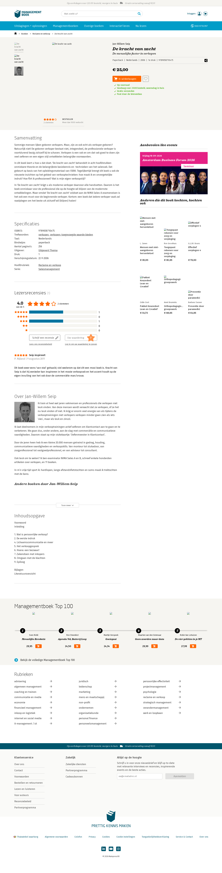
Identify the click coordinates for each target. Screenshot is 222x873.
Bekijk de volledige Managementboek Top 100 (47, 660)
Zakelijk (70, 757)
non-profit (84, 702)
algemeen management (28, 686)
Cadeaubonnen (74, 776)
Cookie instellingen (125, 837)
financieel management (27, 707)
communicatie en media (27, 697)
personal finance (88, 718)
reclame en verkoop (154, 697)
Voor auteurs (21, 795)
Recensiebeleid (22, 801)
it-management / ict (25, 723)
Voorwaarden (21, 776)
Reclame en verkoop (41, 34)
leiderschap (85, 686)
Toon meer (66, 505)
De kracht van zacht (63, 34)
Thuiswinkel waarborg (27, 837)
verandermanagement (156, 707)
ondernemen (86, 707)
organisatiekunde (88, 713)
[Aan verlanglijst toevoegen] (146, 79)
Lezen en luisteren (24, 789)
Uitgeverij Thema (48, 250)
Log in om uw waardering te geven (81, 344)
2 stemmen (48, 122)
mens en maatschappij (91, 697)
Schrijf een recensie (43, 337)
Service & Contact (184, 837)
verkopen (44, 234)
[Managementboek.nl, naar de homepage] (28, 17)
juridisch (83, 681)
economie (19, 702)
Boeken (24, 34)
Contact (18, 770)
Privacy (92, 837)
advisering (20, 681)
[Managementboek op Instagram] (118, 849)
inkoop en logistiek (24, 713)
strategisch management (157, 702)
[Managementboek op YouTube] (111, 849)
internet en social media (28, 718)
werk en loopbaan (153, 713)
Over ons (19, 764)
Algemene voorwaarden (56, 837)
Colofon (78, 837)
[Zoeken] (139, 14)
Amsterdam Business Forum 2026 (168, 160)
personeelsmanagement (92, 723)
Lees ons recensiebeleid (40, 344)
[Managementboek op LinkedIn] (103, 849)
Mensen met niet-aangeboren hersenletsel (149, 250)
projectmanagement (154, 686)
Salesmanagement (49, 269)
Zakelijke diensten (76, 764)
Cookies (106, 837)
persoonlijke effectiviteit (156, 681)
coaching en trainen (25, 691)
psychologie (149, 691)
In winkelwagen (127, 78)
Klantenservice (23, 757)
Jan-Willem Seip (121, 43)
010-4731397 (201, 26)
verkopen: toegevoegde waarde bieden (71, 234)
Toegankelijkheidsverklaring (155, 837)
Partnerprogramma (25, 807)
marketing (84, 691)
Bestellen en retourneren (28, 782)
